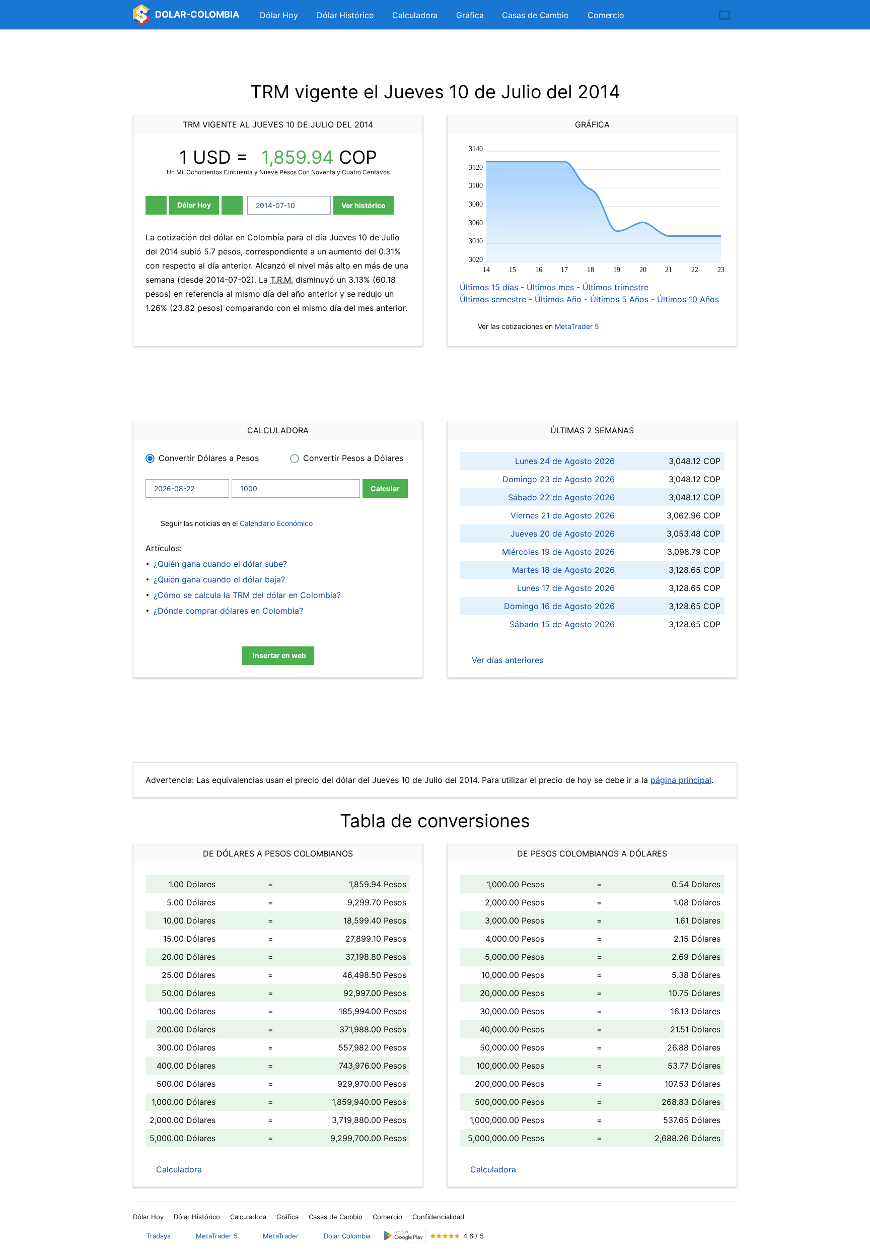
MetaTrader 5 (577, 326)
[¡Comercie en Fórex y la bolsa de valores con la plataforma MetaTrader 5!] (695, 15)
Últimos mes (550, 287)
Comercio (606, 15)
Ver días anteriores (506, 660)
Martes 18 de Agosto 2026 (563, 570)
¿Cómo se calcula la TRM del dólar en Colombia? (247, 595)
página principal (680, 780)
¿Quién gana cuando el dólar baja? (219, 579)
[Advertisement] (435, 55)
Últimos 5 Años (619, 299)
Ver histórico (363, 205)
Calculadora (415, 15)
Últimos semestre (493, 299)
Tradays (159, 1236)
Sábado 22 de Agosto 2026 (561, 497)
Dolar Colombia (347, 1236)
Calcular (385, 488)
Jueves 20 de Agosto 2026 (563, 534)
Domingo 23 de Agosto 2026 (558, 479)
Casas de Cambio (535, 15)
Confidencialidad (438, 1217)
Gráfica (469, 15)
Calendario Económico (275, 523)
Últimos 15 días (489, 287)
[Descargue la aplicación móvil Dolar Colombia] (403, 1235)
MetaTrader (281, 1236)
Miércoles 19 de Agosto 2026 (558, 552)
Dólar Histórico (345, 15)
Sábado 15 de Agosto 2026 (562, 624)
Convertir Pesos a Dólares (353, 458)
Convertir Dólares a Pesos (209, 458)
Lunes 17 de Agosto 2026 (566, 588)
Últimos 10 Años (688, 299)
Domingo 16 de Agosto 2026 (559, 606)
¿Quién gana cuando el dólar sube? (220, 564)
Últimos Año (558, 299)
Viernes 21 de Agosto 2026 (563, 515)
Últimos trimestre (615, 287)
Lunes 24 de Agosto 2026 (565, 461)
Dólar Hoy (279, 15)
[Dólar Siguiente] (232, 205)
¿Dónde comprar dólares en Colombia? (228, 611)
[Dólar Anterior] (156, 205)
